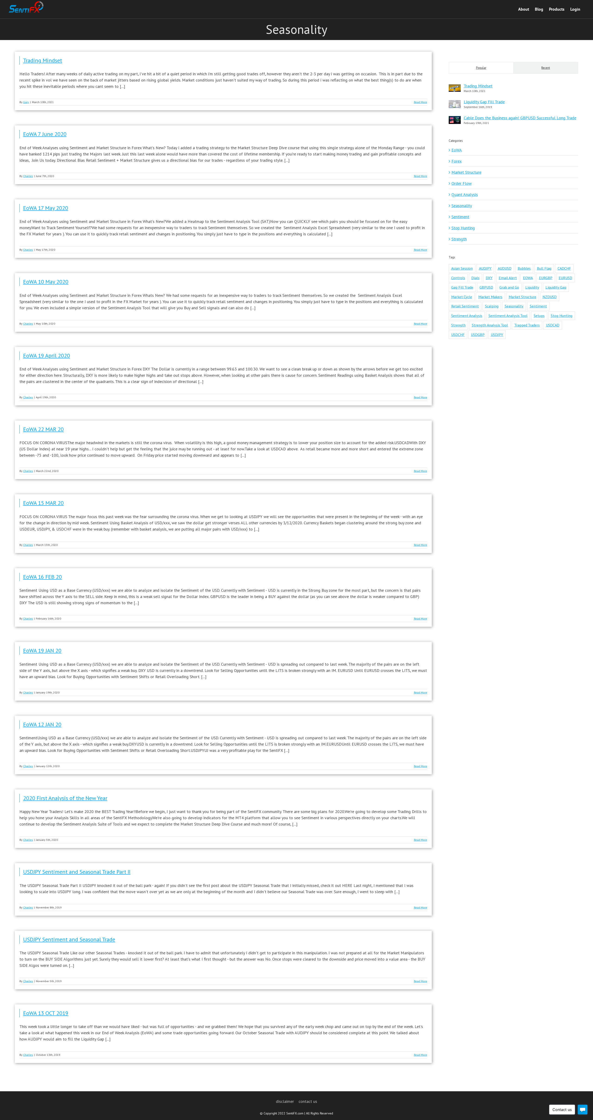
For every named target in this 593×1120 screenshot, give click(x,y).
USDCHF (458, 334)
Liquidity (532, 287)
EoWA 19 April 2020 (46, 355)
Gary (26, 102)
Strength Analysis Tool (490, 325)
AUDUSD (504, 268)
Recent (545, 68)
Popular (481, 68)
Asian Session (462, 268)
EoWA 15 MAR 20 (43, 502)
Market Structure (466, 172)
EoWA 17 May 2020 (45, 208)
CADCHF (564, 268)
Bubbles (524, 268)
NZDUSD (550, 296)
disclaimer (285, 1101)
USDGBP (478, 334)
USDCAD (552, 325)
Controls (458, 277)
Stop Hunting (463, 228)
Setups (539, 315)
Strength (459, 239)
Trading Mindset (42, 60)
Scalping (491, 306)
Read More (420, 102)
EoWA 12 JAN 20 (42, 724)
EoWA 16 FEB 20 (42, 576)
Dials (475, 277)
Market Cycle (461, 296)
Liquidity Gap (556, 287)
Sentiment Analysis (466, 315)
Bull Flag (544, 268)
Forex (456, 161)
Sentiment (460, 216)
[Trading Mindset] (455, 87)
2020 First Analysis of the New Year (65, 798)
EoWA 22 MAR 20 (43, 429)
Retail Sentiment (465, 306)
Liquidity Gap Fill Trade (484, 101)
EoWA (456, 150)
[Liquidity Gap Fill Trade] (455, 103)
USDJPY (497, 334)
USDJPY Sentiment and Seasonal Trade (69, 939)
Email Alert (508, 277)
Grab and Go (509, 287)
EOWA (528, 277)
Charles (28, 176)
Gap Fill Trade (462, 287)
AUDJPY (485, 268)
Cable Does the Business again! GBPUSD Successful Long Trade (520, 117)
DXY (489, 277)
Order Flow (461, 183)
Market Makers (490, 296)
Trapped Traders (527, 325)
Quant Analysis (464, 194)
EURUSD (565, 277)
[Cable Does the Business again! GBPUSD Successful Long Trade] (455, 119)
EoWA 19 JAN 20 (42, 650)
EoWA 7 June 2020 (44, 134)
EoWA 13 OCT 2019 (45, 1013)
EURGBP (545, 277)
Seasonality (461, 205)
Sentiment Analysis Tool (508, 315)
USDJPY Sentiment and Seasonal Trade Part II (76, 871)
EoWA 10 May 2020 (45, 281)
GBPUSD (486, 287)
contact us (308, 1101)
